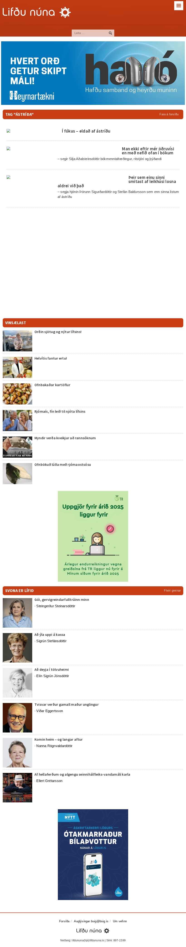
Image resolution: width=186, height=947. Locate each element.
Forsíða (64, 921)
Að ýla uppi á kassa (49, 634)
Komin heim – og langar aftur (58, 739)
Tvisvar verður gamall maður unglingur (66, 704)
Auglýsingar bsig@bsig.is (91, 921)
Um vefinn (120, 921)
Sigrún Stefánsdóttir (51, 641)
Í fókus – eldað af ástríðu (86, 131)
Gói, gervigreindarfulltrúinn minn (61, 599)
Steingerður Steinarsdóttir (55, 606)
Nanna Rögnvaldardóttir (54, 746)
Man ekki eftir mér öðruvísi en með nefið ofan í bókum (148, 150)
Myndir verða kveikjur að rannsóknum (65, 438)
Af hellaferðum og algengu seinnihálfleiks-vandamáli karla (82, 774)
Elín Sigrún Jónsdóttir (52, 676)
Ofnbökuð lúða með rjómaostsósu (62, 464)
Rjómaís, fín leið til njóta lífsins (59, 411)
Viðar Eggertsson (49, 711)
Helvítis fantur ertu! (50, 358)
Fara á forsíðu (169, 114)
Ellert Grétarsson (49, 781)
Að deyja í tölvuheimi (51, 669)
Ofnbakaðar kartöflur (52, 384)
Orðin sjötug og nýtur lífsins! (57, 331)
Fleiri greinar (172, 590)
